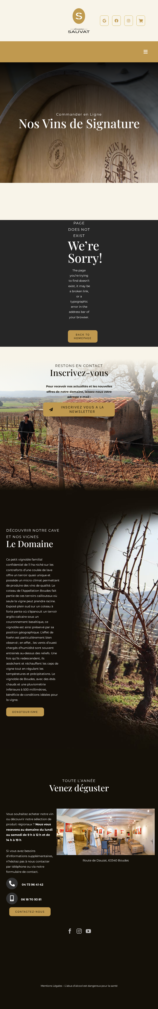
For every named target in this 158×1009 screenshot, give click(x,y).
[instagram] (79, 931)
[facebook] (69, 931)
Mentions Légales (51, 985)
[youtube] (88, 931)
